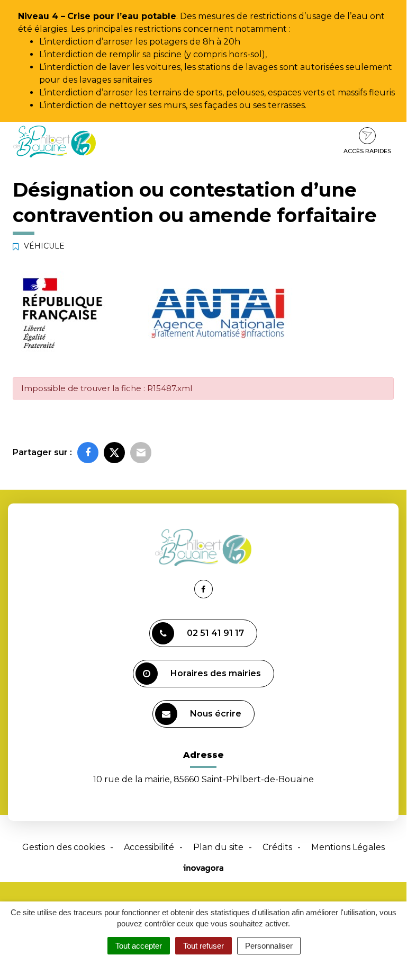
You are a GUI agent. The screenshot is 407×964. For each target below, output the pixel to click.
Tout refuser (203, 945)
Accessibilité (149, 847)
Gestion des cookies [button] (63, 847)
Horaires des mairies (215, 673)
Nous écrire (215, 714)
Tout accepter (138, 945)
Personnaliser (269, 945)
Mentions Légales (348, 847)
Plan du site (218, 847)
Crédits (277, 847)
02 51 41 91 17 (215, 633)
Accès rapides (367, 151)
